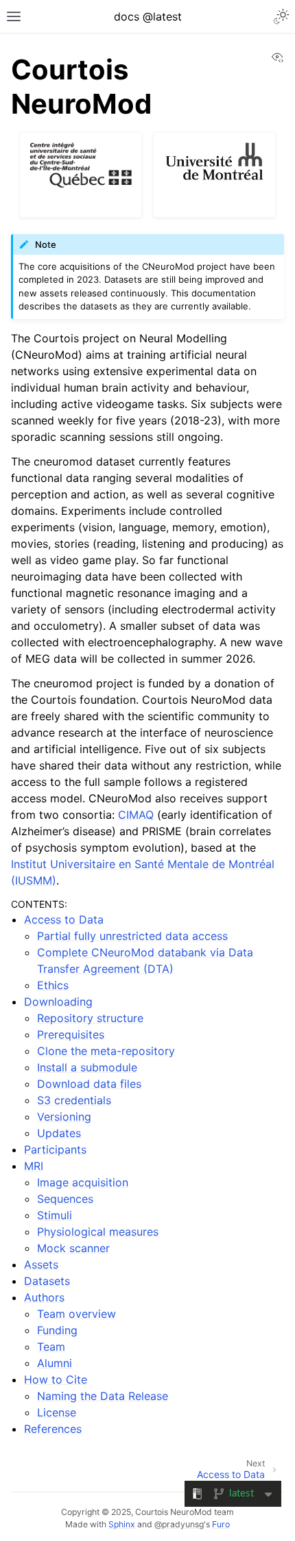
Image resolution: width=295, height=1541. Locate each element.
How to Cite (55, 1379)
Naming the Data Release (102, 1396)
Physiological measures (97, 1231)
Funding (57, 1330)
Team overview (76, 1314)
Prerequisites (70, 1034)
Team (51, 1346)
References (53, 1429)
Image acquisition (82, 1182)
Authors (44, 1297)
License (56, 1412)
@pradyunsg (179, 1524)
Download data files (89, 1084)
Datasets (47, 1281)
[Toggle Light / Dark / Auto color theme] (281, 16)
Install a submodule (87, 1067)
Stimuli (54, 1215)
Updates (59, 1133)
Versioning (64, 1116)
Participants (55, 1149)
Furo (221, 1524)
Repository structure (90, 1018)
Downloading (58, 1001)
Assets (41, 1264)
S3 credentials (74, 1100)
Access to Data (64, 919)
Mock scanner (73, 1248)
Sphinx (121, 1524)
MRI (33, 1166)
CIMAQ (136, 815)
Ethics (53, 985)
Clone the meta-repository (106, 1051)
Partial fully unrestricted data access (132, 936)
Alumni (54, 1363)
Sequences (65, 1199)
